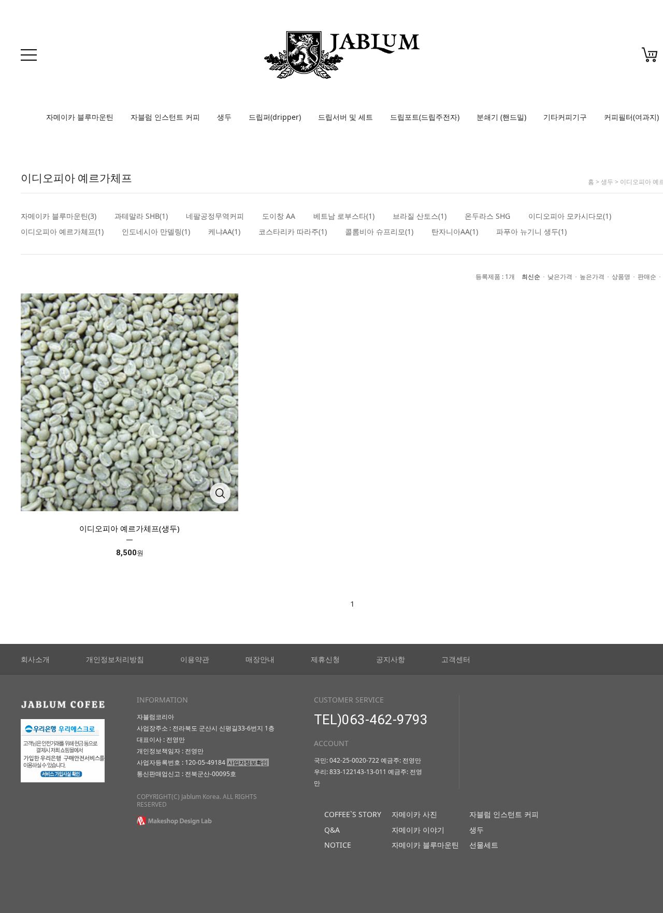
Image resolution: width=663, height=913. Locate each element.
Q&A (332, 830)
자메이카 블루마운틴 (79, 117)
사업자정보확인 (248, 762)
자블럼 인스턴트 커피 (165, 117)
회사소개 (35, 659)
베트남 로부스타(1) (343, 216)
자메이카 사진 (414, 814)
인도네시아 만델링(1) (156, 231)
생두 (224, 117)
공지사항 (390, 659)
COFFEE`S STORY (352, 814)
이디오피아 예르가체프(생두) (129, 528)
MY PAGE (583, 57)
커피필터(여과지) (631, 117)
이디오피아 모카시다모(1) (569, 216)
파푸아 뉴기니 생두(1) (531, 231)
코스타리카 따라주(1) (292, 231)
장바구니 (650, 55)
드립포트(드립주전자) (424, 117)
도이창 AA (278, 216)
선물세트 (483, 845)
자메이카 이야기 (418, 830)
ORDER (614, 57)
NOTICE (337, 845)
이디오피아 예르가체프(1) (62, 231)
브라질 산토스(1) (419, 216)
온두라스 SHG (487, 216)
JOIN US (551, 57)
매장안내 (260, 659)
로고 (342, 55)
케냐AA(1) (224, 231)
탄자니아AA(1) (454, 231)
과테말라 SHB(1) (141, 216)
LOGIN (523, 57)
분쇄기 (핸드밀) (501, 117)
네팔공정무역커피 (215, 216)
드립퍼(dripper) (275, 117)
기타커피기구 (565, 117)
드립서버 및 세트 (345, 117)
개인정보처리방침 (115, 659)
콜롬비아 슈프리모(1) (379, 231)
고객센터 (455, 659)
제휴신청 (325, 659)
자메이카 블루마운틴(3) (58, 216)
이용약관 (194, 659)
